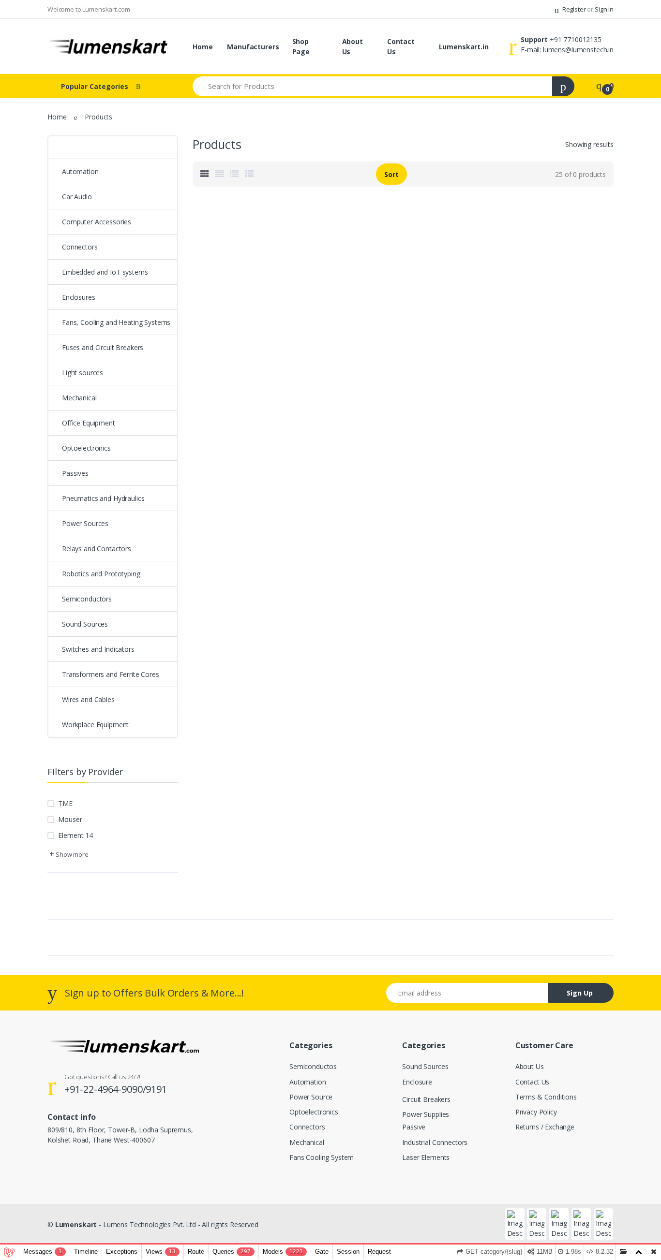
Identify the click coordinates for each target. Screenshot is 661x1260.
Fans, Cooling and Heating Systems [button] (116, 322)
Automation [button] (80, 171)
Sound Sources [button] (85, 624)
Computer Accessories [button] (96, 221)
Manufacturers (253, 46)
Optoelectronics (313, 1111)
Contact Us (401, 46)
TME (65, 803)
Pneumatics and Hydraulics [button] (103, 498)
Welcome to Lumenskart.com (88, 9)
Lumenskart (76, 1224)
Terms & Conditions (546, 1096)
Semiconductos (313, 1066)
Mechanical (306, 1142)
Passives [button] (75, 473)
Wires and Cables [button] (88, 699)
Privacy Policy (536, 1111)
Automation (307, 1081)
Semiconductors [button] (87, 598)
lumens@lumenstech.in (578, 49)
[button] (112, 147)
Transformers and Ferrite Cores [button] (110, 674)
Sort (391, 174)
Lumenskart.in (464, 46)
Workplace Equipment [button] (95, 724)
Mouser (70, 819)
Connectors (307, 1126)
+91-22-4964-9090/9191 (115, 1089)
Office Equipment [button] (88, 422)
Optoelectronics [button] (86, 448)
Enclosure (417, 1081)
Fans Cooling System (321, 1157)
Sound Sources (425, 1066)
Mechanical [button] (79, 397)
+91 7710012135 (575, 39)
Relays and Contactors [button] (96, 548)
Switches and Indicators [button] (98, 649)
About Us (352, 46)
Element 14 (75, 835)
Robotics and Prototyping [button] (101, 573)
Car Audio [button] (77, 196)
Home (202, 46)
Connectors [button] (80, 246)
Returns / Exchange (544, 1126)
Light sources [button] (82, 372)
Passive (413, 1126)
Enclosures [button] (78, 297)
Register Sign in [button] (587, 9)
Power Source (310, 1096)
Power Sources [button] (85, 523)
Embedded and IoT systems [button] (105, 272)
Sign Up (580, 992)
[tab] (204, 174)
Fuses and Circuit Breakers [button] (102, 347)
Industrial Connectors (434, 1142)
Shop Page (301, 46)
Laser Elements (426, 1157)
